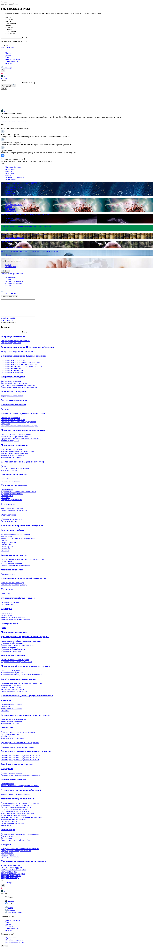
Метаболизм (5, 736)
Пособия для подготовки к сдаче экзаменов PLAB (20, 760)
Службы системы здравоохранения (18, 679)
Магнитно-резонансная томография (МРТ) (17, 451)
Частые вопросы (11, 61)
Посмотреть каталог (8, 121)
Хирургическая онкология (11, 876)
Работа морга (6, 825)
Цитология (5, 711)
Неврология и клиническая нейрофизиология (23, 578)
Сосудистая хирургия (9, 872)
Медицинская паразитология (12, 494)
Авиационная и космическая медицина (16, 435)
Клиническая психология (13, 404)
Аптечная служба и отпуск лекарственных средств (20, 775)
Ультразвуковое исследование (12, 455)
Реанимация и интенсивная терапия (15, 468)
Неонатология (6, 613)
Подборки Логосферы (13, 167)
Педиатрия (6, 608)
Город (24, 37)
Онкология (5, 540)
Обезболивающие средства (14, 474)
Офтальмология (7, 604)
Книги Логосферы (15, 912)
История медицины (8, 647)
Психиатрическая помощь (11, 687)
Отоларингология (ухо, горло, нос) (18, 598)
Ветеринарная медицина (13, 336)
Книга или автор (28, 83)
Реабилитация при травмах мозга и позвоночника (20, 834)
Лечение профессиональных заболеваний (21, 790)
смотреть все (6, 274)
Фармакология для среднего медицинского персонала (21, 817)
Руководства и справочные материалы (20, 742)
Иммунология (6, 536)
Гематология (6, 545)
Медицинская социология (11, 651)
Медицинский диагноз (12, 570)
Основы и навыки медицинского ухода (16, 807)
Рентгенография (7, 836)
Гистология (5, 707)
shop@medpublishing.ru (9, 318)
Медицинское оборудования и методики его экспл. (25, 666)
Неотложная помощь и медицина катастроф (22, 462)
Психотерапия (6, 409)
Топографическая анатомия (11, 709)
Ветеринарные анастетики (11, 381)
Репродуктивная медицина (11, 721)
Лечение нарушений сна (10, 418)
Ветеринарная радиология (11, 368)
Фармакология (8, 515)
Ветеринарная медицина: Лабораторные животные (20, 362)
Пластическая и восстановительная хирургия (23, 861)
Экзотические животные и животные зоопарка (19, 387)
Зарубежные (10, 173)
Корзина (11, 901)
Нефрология (7, 589)
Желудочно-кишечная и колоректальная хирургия (20, 849)
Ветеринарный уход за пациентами (14, 383)
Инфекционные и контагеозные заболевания (18, 538)
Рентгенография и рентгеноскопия (14, 453)
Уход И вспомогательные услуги (17, 764)
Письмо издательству (9, 296)
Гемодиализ (5, 593)
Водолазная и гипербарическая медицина (17, 437)
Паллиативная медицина (10, 481)
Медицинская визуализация (15, 445)
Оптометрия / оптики (9, 821)
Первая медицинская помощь (12, 823)
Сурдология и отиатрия (10, 602)
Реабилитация (8, 829)
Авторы (8, 279)
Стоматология (8, 504)
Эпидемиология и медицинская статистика (17, 645)
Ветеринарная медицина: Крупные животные (23, 356)
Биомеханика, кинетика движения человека (18, 732)
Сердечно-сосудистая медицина (13, 617)
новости (8, 171)
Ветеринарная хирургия (13, 377)
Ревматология (6, 615)
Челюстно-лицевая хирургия (12, 508)
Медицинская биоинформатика (13, 649)
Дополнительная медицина (14, 391)
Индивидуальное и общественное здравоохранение (21, 641)
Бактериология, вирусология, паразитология (18, 351)
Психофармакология (9, 521)
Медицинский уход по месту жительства (16, 805)
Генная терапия (7, 547)
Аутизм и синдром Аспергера (12, 583)
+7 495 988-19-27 (7, 47)
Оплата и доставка (12, 59)
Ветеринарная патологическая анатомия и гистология (22, 366)
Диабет (3, 628)
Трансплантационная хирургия (13, 874)
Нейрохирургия (7, 853)
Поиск (24, 332)
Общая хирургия (7, 855)
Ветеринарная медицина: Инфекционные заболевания (27, 347)
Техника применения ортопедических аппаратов (20, 786)
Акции (8, 55)
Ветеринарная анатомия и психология (15, 341)
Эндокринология (9, 623)
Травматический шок (9, 470)
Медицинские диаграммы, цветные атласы (17, 747)
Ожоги (3, 466)
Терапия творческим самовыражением (16, 794)
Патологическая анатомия (14, 485)
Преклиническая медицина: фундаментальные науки (27, 696)
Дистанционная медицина (11, 670)
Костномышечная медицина (12, 563)
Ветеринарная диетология (11, 343)
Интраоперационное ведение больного (16, 851)
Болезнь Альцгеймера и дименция (14, 585)
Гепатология (5, 549)
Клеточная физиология (10, 734)
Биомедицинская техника (13, 779)
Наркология (5, 424)
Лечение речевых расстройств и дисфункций (18, 422)
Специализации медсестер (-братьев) (15, 811)
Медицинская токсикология (11, 519)
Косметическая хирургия (10, 866)
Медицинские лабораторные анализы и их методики (21, 675)
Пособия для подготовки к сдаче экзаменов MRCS (20, 758)
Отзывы (8, 63)
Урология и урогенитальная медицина (15, 619)
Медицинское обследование (12, 643)
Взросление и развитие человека (13, 719)
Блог (7, 57)
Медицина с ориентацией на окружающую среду (25, 430)
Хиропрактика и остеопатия (12, 396)
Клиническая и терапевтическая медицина (22, 525)
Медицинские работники (13, 655)
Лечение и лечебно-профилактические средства (24, 413)
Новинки (9, 53)
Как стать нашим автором (15, 942)
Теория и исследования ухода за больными (17, 813)
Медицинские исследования (12, 672)
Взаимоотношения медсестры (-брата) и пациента (20, 803)
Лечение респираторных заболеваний (15, 565)
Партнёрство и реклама (14, 281)
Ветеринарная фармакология (12, 372)
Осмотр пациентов (8, 574)
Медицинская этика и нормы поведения (16, 662)
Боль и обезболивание (9, 479)
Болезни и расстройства (12, 530)
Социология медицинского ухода (14, 809)
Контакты (9, 285)
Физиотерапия (6, 838)
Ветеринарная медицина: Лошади (14, 360)
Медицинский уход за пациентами (17, 799)
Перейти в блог (17, 274)
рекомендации (10, 169)
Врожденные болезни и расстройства (15, 534)
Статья (8, 175)
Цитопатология (7, 496)
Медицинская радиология (11, 457)
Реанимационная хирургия (11, 868)
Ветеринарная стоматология (12, 370)
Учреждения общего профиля (12, 689)
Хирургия (6, 844)
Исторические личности (14, 177)
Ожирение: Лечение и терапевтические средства (19, 426)
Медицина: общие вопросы (14, 632)
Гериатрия (5, 551)
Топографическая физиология (12, 738)
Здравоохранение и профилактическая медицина (25, 636)
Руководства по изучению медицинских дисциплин (26, 751)
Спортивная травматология (11, 500)
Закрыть (4, 946)
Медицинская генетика (10, 723)
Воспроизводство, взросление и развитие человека (25, 715)
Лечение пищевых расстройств (13, 420)
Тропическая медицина (10, 441)
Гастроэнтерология (8, 542)
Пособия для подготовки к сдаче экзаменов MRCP (20, 756)
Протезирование (7, 784)
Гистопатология (7, 490)
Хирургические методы (10, 878)
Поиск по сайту (7, 86)
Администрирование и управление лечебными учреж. (22, 683)
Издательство (10, 179)
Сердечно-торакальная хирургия (13, 870)
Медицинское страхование (11, 685)
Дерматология (6, 561)
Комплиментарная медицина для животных (18, 385)
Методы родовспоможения (11, 773)
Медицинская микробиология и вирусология (18, 492)
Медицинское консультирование (13, 819)
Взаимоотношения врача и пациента (15, 660)
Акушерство (7, 768)
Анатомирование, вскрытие (11, 705)
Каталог (4, 79)
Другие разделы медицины (14, 400)
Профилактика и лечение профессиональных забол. (21, 439)
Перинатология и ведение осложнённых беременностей (22, 559)
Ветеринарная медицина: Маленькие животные (19, 364)
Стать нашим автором (13, 283)
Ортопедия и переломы (10, 857)
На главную (21, 121)
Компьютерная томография (11, 449)
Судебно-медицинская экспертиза (14, 510)
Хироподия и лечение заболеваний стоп (16, 840)
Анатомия (6, 700)
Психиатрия (5, 498)
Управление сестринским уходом (13, 815)
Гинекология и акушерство (14, 555)
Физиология (7, 728)
